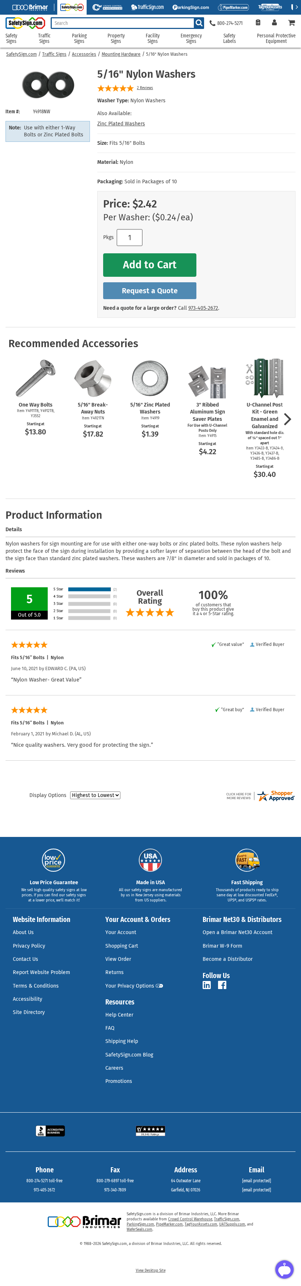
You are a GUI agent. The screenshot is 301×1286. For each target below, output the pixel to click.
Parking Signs (79, 38)
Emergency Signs (191, 38)
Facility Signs (153, 38)
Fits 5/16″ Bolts (127, 143)
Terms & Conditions (36, 986)
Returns (114, 972)
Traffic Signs (54, 54)
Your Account (120, 932)
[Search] (199, 23)
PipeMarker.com (169, 1224)
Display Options (47, 795)
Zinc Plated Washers (121, 124)
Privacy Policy (29, 946)
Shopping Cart (121, 946)
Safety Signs (11, 38)
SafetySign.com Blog (129, 1055)
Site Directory (29, 1012)
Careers (114, 1068)
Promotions (118, 1081)
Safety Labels (229, 38)
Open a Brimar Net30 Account (237, 932)
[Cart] (292, 23)
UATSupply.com (232, 1224)
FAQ (110, 1028)
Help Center (119, 1015)
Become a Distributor (228, 959)
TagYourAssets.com (201, 1224)
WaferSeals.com (139, 1229)
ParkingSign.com (140, 1224)
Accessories (84, 54)
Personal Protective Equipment (276, 38)
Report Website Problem (41, 972)
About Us (23, 932)
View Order (118, 959)
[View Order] (258, 23)
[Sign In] (274, 23)
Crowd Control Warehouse (190, 1219)
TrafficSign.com (226, 1219)
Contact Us (25, 959)
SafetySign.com (21, 54)
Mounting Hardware (121, 54)
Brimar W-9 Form (222, 946)
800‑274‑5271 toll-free (44, 1180)
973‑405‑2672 (203, 308)
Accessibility (27, 999)
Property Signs (116, 38)
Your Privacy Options (129, 986)
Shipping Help (121, 1041)
